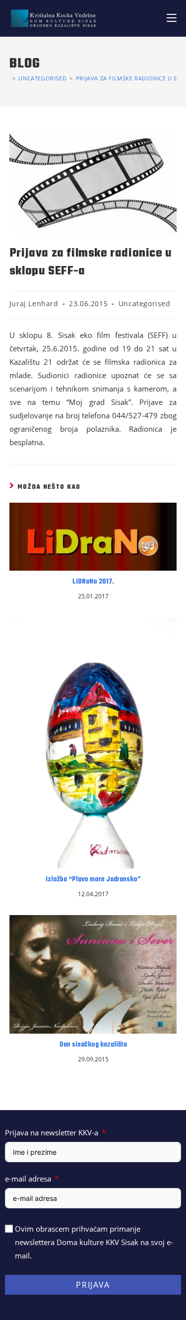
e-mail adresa (28, 1179)
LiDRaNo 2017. (93, 582)
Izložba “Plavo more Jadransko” (93, 879)
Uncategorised (145, 303)
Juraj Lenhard (34, 303)
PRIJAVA (93, 1284)
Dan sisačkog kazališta (93, 1045)
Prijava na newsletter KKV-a (51, 1132)
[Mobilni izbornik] (172, 18)
